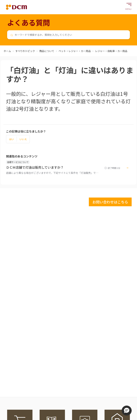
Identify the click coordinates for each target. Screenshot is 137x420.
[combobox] (68, 34)
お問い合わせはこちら (110, 201)
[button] (127, 411)
